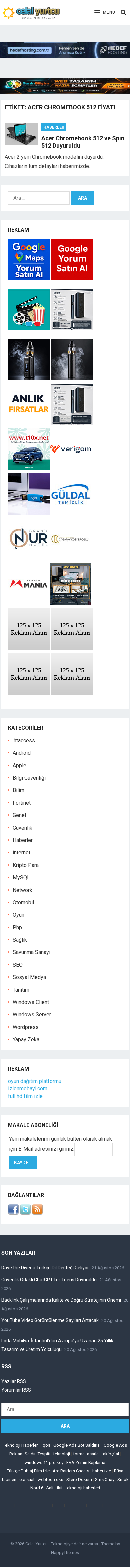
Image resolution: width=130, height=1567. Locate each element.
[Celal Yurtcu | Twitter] (25, 1213)
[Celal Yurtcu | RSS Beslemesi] (37, 1213)
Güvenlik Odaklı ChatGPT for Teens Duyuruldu (49, 1279)
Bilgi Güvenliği (29, 778)
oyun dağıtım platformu (34, 1081)
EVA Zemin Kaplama (85, 1462)
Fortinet (22, 803)
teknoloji (61, 1453)
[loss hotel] (70, 603)
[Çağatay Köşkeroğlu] (70, 558)
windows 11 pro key (44, 1462)
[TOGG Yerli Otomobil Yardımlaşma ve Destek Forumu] (29, 468)
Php (17, 927)
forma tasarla (86, 1453)
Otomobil (23, 902)
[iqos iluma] (72, 328)
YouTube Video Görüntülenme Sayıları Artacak (50, 1320)
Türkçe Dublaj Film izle (28, 1470)
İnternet (21, 852)
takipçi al (110, 1453)
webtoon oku (50, 1479)
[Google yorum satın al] (72, 278)
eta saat (27, 1479)
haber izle (101, 1470)
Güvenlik (22, 828)
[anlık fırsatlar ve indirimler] (29, 423)
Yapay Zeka (26, 1039)
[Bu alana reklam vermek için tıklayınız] (29, 648)
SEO (18, 965)
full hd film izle (25, 1096)
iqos (46, 1445)
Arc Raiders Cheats (71, 1470)
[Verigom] (70, 468)
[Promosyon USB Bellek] (29, 513)
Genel (19, 815)
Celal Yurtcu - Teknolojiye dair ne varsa (61, 1543)
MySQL (21, 877)
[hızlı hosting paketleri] (65, 56)
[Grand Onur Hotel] (29, 558)
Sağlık (20, 940)
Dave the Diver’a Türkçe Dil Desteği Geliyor (45, 1267)
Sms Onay (104, 1479)
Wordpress (26, 1027)
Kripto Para (26, 865)
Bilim (18, 790)
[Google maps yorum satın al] (29, 278)
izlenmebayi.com (27, 1088)
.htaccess (24, 740)
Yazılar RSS (13, 1381)
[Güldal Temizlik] (70, 513)
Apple (19, 765)
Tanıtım (21, 990)
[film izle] (29, 328)
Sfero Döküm (79, 1479)
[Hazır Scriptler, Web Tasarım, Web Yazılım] (65, 92)
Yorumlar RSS (16, 1390)
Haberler (53, 127)
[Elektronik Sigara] (29, 378)
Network (22, 890)
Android (22, 753)
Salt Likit (54, 1487)
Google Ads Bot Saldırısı (77, 1445)
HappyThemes (65, 1552)
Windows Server (32, 1014)
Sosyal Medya (29, 977)
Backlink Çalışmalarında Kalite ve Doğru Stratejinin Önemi (61, 1300)
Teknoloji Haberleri (21, 1445)
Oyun (18, 915)
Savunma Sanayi (31, 952)
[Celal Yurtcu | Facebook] (13, 1213)
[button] (104, 12)
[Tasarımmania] (29, 603)
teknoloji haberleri (83, 1487)
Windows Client (31, 1002)
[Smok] (72, 378)
